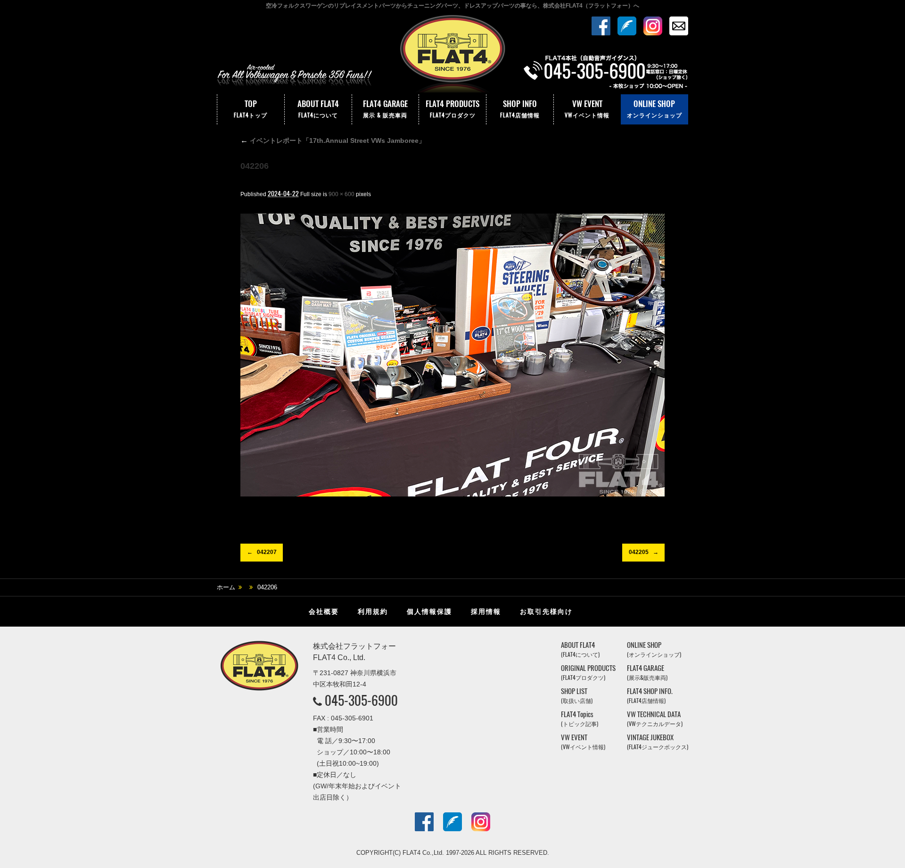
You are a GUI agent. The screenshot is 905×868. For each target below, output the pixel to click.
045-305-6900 (361, 700)
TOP (250, 108)
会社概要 (324, 611)
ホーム (226, 587)
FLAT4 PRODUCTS (452, 108)
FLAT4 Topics (579, 719)
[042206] (452, 355)
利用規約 (373, 611)
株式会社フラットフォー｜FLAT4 (452, 53)
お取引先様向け (546, 611)
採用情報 (486, 611)
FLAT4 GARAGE (385, 108)
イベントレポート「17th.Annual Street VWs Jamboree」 (332, 140)
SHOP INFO (520, 108)
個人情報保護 (429, 611)
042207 (267, 552)
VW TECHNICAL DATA (655, 719)
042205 (639, 552)
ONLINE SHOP (654, 108)
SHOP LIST (576, 695)
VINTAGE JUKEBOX (657, 742)
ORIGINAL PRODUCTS (588, 672)
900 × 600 (341, 194)
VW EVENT (587, 108)
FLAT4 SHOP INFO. (650, 695)
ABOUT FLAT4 (318, 108)
